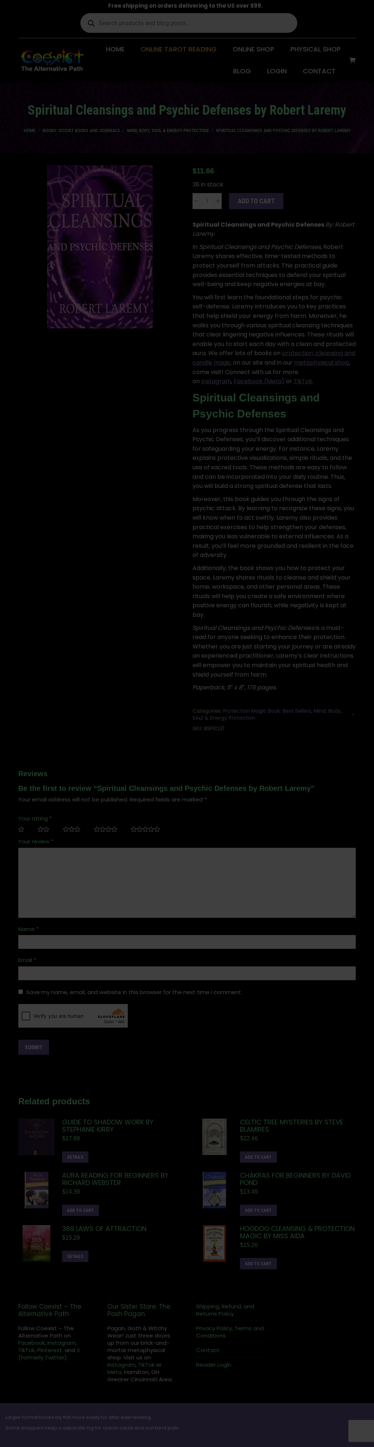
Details (75, 1157)
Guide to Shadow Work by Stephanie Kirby (107, 1126)
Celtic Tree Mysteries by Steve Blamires (291, 1126)
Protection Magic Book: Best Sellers (267, 711)
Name (28, 929)
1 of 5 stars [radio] (24, 829)
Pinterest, (50, 1350)
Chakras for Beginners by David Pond (295, 1179)
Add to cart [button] (258, 1157)
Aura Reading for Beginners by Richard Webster (115, 1179)
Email (27, 960)
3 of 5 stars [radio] (75, 829)
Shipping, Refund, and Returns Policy (225, 1310)
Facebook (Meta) (259, 381)
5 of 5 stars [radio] (148, 829)
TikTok (303, 381)
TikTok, (27, 1350)
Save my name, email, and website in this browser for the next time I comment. (134, 992)
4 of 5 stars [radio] (108, 829)
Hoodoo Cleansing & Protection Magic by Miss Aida (297, 1232)
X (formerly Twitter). (49, 1353)
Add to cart (256, 201)
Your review (35, 841)
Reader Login (213, 1365)
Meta (114, 1372)
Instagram (216, 381)
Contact (208, 1350)
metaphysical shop (321, 362)
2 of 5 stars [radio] (47, 829)
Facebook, (32, 1343)
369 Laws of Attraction (104, 1228)
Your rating (35, 818)
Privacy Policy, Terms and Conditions (230, 1332)
